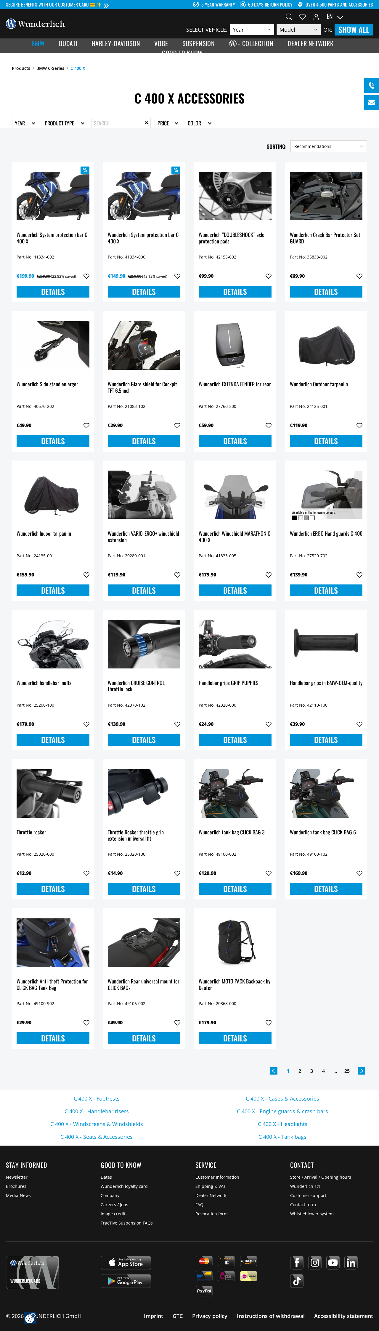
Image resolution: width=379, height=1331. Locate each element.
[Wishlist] (302, 16)
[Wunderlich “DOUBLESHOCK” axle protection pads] (235, 196)
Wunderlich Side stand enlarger (47, 384)
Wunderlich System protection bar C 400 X (52, 238)
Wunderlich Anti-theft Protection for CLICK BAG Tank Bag (52, 984)
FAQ (199, 1204)
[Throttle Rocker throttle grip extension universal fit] (144, 793)
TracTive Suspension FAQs (127, 1223)
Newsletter (17, 1177)
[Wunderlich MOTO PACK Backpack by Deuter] (235, 942)
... (335, 1071)
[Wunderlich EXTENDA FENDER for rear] (235, 345)
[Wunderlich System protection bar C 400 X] (53, 196)
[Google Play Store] (126, 1281)
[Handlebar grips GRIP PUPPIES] (235, 644)
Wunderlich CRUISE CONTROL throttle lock (136, 686)
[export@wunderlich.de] (371, 102)
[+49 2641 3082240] (371, 85)
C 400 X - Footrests (97, 1098)
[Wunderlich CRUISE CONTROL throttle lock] (144, 644)
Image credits (114, 1214)
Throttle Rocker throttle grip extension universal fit (136, 835)
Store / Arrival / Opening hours (320, 1177)
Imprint (153, 1315)
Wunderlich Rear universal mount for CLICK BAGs (143, 984)
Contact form (303, 1204)
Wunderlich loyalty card (124, 1186)
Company (110, 1195)
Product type (60, 123)
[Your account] (316, 16)
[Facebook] (296, 1262)
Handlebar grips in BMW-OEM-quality (326, 683)
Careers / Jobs (114, 1204)
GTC (178, 1315)
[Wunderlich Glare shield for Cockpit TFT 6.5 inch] (144, 345)
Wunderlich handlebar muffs (44, 683)
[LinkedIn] (351, 1262)
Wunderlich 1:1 (305, 1186)
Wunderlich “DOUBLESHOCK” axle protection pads (231, 238)
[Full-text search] (289, 16)
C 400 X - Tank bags (282, 1136)
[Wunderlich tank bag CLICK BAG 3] (235, 793)
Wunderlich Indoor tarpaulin (44, 533)
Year (20, 123)
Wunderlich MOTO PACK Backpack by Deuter (234, 984)
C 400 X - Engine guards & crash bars (282, 1111)
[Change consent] (30, 1318)
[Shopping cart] (369, 16)
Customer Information (217, 1177)
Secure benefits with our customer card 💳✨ (54, 4)
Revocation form (211, 1214)
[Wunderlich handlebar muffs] (53, 644)
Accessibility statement (343, 1315)
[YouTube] (333, 1262)
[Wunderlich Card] (32, 1272)
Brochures (16, 1186)
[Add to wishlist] (86, 276)
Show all (353, 29)
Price (164, 123)
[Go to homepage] (35, 23)
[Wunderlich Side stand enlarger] (53, 345)
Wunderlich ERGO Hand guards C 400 (326, 533)
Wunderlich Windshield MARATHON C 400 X (234, 537)
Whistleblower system (312, 1214)
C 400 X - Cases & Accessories (282, 1098)
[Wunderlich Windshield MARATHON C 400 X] (235, 494)
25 (347, 1071)
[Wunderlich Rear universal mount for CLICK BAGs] (144, 942)
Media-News (18, 1195)
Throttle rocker (31, 832)
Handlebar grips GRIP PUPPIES (228, 683)
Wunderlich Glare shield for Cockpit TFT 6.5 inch (142, 387)
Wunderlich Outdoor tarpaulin (319, 384)
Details (53, 291)
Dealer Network (210, 1195)
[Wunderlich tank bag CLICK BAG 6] (326, 793)
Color (195, 123)
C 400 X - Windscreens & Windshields (96, 1124)
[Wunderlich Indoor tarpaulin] (53, 494)
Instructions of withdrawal (271, 1315)
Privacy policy (209, 1315)
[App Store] (126, 1262)
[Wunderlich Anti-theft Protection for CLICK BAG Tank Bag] (53, 942)
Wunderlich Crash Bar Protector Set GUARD (325, 238)
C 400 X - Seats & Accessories (96, 1136)
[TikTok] (296, 1281)
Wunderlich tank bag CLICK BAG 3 (232, 832)
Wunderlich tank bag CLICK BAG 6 (323, 832)
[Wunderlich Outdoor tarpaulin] (326, 345)
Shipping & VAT (210, 1186)
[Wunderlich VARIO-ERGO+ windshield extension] (144, 494)
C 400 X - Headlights (282, 1124)
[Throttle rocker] (53, 793)
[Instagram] (315, 1262)
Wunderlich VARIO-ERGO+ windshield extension (143, 537)
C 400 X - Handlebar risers (97, 1111)
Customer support (308, 1195)
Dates (106, 1177)
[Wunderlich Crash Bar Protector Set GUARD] (326, 196)
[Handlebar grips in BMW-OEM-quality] (326, 644)
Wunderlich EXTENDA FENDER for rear (235, 384)
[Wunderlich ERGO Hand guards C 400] (326, 494)
